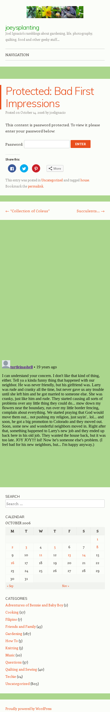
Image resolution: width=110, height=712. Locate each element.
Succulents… (91, 210)
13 (69, 554)
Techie (10, 676)
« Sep (10, 586)
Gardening (13, 633)
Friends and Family (20, 626)
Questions (13, 662)
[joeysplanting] (55, 12)
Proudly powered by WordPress (28, 708)
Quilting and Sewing (21, 669)
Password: (14, 144)
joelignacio (58, 112)
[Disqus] (55, 290)
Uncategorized (52, 180)
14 (83, 554)
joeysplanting (22, 27)
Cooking (12, 612)
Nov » (65, 586)
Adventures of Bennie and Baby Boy (34, 605)
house (84, 180)
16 (12, 562)
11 (40, 554)
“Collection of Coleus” (27, 210)
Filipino (11, 619)
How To (11, 640)
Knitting (11, 647)
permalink (35, 186)
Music (10, 655)
